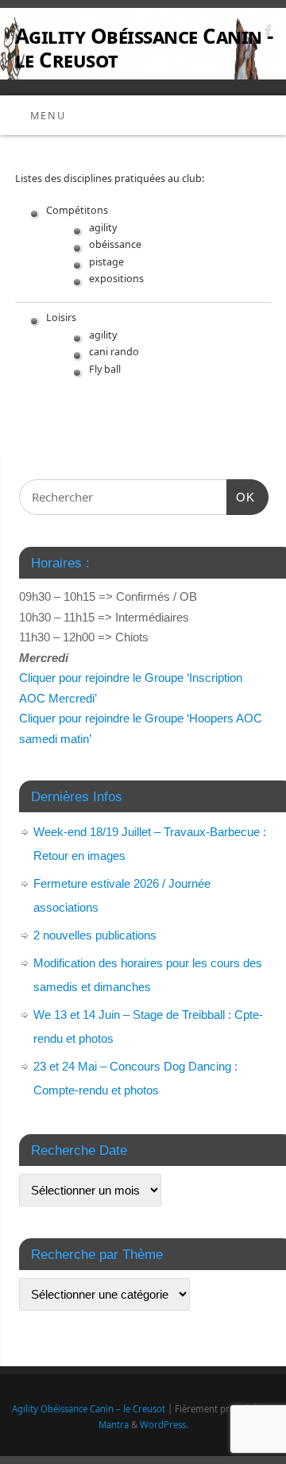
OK (240, 497)
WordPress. (164, 1425)
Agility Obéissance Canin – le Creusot (88, 1409)
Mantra (114, 1425)
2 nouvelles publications (95, 935)
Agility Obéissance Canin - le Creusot (143, 48)
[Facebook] (266, 32)
